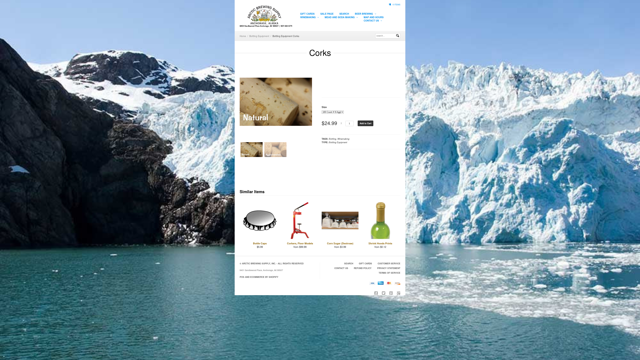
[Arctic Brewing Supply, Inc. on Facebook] (376, 293)
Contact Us (372, 20)
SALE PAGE (327, 13)
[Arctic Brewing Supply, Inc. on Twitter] (383, 293)
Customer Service (389, 263)
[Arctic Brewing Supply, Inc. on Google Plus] (398, 293)
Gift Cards (307, 13)
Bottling (332, 138)
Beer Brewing (364, 13)
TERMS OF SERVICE (389, 272)
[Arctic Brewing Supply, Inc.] (266, 16)
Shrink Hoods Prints (380, 243)
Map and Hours (374, 17)
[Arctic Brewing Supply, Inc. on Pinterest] (391, 293)
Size (324, 107)
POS (242, 276)
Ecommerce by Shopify (264, 276)
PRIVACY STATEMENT (388, 268)
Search (344, 13)
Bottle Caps (260, 243)
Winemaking (308, 17)
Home (243, 36)
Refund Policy (363, 268)
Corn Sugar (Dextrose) (340, 243)
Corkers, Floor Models (300, 243)
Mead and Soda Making (340, 17)
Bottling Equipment (259, 36)
